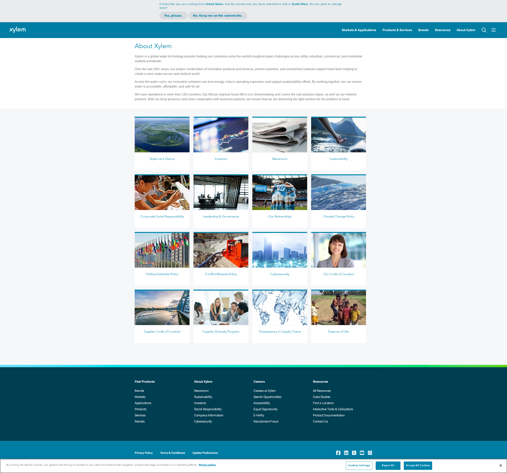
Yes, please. (173, 15)
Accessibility (262, 403)
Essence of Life (338, 331)
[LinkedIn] (346, 452)
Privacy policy (207, 464)
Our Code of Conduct (338, 274)
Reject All (388, 465)
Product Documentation (329, 415)
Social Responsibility (207, 409)
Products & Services (397, 30)
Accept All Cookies (418, 465)
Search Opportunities (267, 397)
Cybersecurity (279, 274)
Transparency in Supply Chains (280, 331)
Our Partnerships (279, 216)
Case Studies (321, 397)
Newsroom (279, 159)
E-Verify (259, 415)
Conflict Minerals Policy (221, 274)
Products (140, 409)
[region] (253, 466)
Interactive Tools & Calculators (333, 409)
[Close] (500, 465)
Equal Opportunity (265, 409)
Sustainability (339, 159)
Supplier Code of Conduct (162, 331)
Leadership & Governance (221, 216)
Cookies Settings (359, 465)
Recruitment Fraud (266, 421)
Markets (140, 397)
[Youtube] (362, 452)
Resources (442, 30)
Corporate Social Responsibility (162, 216)
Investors (221, 159)
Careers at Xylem (265, 391)
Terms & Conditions (172, 452)
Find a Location (323, 403)
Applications (143, 403)
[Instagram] (370, 452)
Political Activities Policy (162, 274)
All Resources (322, 391)
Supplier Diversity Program (220, 331)
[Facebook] (338, 452)
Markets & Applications (359, 30)
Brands (423, 30)
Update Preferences (205, 452)
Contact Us (320, 421)
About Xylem (466, 30)
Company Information (208, 415)
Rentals (140, 421)
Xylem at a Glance (162, 159)
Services (140, 415)
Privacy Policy (144, 452)
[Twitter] (354, 452)
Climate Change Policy (338, 216)
